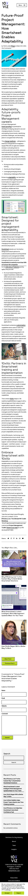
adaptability (12, 177)
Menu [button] (20, 5)
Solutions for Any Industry (14, 837)
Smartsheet (5, 249)
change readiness (10, 141)
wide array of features (12, 267)
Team (14, 845)
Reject (19, 893)
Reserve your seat (12, 528)
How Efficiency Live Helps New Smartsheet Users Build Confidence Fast (13, 810)
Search (7, 753)
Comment (5, 714)
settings (7, 889)
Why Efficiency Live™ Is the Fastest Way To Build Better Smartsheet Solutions (12, 579)
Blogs (13, 46)
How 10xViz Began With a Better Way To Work (13, 647)
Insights (14, 849)
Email (3, 698)
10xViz (12, 399)
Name (3, 690)
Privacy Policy (14, 877)
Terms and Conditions (14, 880)
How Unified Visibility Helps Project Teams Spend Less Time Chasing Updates (13, 802)
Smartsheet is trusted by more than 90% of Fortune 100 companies (14, 264)
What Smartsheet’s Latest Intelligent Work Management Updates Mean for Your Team (13, 613)
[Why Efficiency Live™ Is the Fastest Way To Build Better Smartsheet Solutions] (14, 563)
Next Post (8, 659)
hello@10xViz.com (14, 871)
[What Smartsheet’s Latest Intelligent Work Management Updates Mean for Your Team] (14, 598)
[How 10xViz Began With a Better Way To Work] (14, 632)
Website (4, 706)
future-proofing (6, 126)
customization (21, 325)
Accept (7, 893)
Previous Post (9, 663)
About (14, 841)
